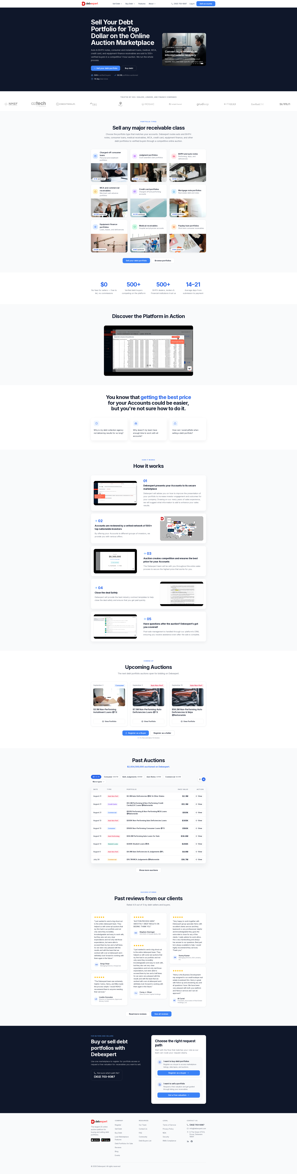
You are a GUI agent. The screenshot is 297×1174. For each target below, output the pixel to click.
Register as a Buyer (137, 733)
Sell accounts (206, 4)
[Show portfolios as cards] (200, 779)
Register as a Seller (162, 733)
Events (117, 1155)
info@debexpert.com (198, 1128)
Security (166, 1137)
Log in (192, 4)
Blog (116, 1151)
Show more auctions (148, 870)
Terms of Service (169, 1125)
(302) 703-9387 (180, 4)
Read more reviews (138, 1014)
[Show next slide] (202, 37)
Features (141, 4)
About (151, 4)
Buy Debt (129, 4)
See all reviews (161, 1014)
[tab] (194, 63)
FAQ (140, 1133)
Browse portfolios (163, 260)
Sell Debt (116, 4)
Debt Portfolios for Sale (124, 1143)
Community (143, 1137)
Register (118, 1125)
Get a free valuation (177, 1095)
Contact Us (143, 1129)
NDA (164, 1133)
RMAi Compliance (169, 1141)
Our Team (142, 1125)
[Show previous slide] (197, 37)
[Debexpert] (90, 4)
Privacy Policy (168, 1129)
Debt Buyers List (145, 1141)
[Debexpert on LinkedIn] (188, 1141)
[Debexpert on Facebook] (191, 1141)
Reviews (118, 1147)
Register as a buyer (177, 1073)
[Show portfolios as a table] (203, 779)
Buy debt (129, 68)
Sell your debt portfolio (107, 68)
